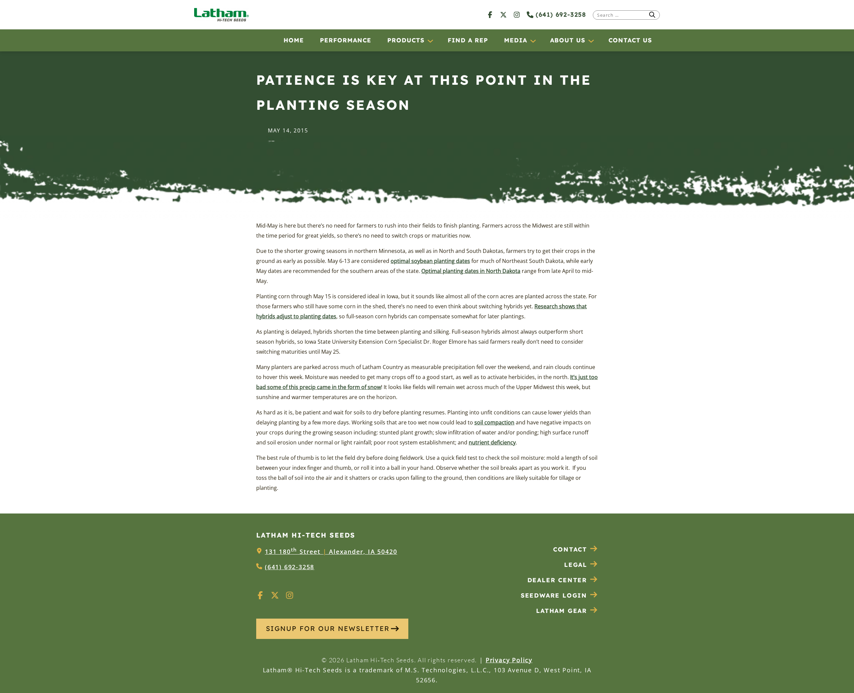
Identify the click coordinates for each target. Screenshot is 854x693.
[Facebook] (490, 14)
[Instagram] (516, 14)
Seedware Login (554, 595)
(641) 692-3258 (559, 14)
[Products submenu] (430, 40)
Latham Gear (561, 611)
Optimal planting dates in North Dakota (470, 271)
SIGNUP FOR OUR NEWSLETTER (328, 628)
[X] (503, 14)
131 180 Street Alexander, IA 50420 (331, 552)
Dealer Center (557, 580)
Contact (570, 549)
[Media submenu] (532, 40)
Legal (575, 565)
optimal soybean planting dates (430, 261)
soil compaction (494, 422)
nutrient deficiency (492, 442)
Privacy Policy (509, 660)
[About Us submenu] (590, 40)
